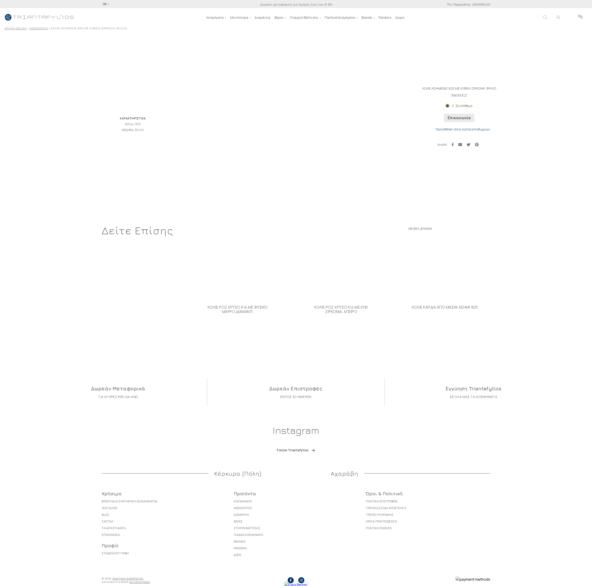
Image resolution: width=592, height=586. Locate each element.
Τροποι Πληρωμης (380, 515)
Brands (366, 17)
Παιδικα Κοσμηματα (248, 535)
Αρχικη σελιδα (16, 28)
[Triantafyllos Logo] (39, 17)
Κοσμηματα (39, 28)
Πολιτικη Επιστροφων (382, 501)
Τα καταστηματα (114, 528)
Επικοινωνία (459, 117)
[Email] (460, 144)
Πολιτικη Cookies (379, 528)
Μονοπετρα (243, 508)
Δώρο (399, 17)
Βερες (238, 521)
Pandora (385, 17)
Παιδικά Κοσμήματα (340, 17)
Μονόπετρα (239, 17)
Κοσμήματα (215, 17)
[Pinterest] (477, 144)
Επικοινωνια (111, 535)
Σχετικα (107, 521)
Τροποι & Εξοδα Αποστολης (386, 508)
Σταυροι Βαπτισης (247, 528)
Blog (105, 515)
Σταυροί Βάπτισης (304, 17)
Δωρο (237, 555)
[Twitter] (468, 144)
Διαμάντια (262, 17)
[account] (558, 17)
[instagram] (301, 580)
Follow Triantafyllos (292, 450)
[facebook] (291, 580)
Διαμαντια (241, 515)
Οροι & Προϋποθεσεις (381, 521)
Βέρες (279, 17)
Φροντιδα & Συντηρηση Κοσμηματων (129, 501)
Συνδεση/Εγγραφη (115, 553)
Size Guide (109, 508)
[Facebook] (453, 144)
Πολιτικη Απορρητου (128, 578)
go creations (139, 582)
